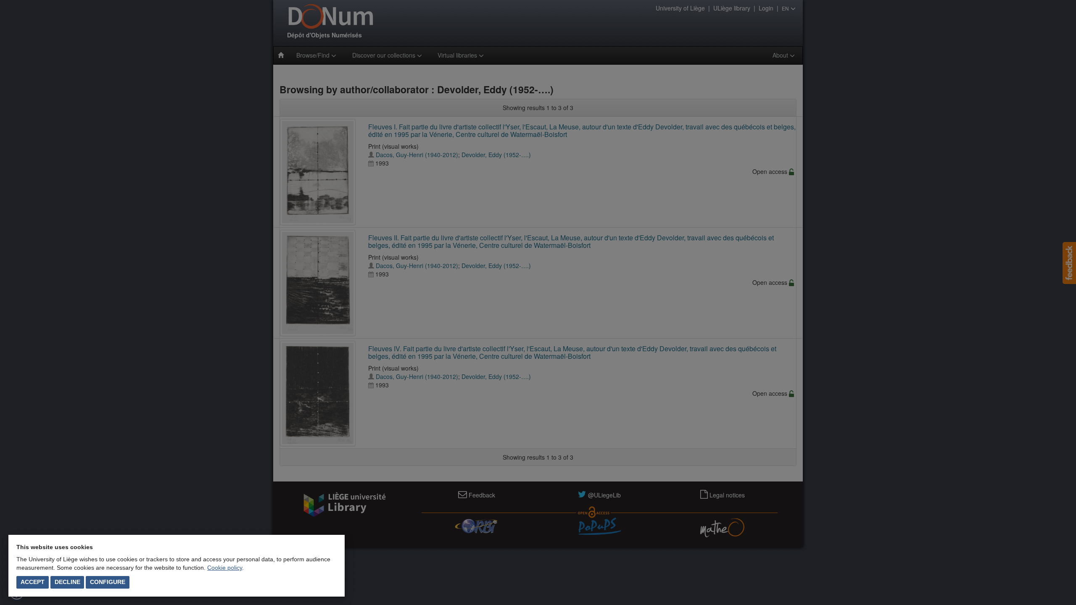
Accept (33, 582)
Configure (107, 582)
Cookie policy (224, 567)
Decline (67, 582)
